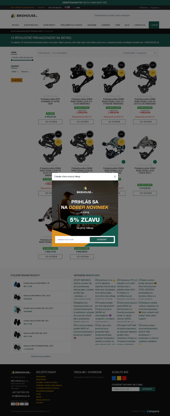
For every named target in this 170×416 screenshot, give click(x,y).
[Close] (115, 176)
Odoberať (102, 239)
